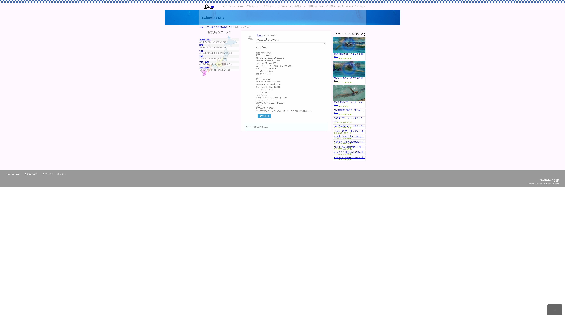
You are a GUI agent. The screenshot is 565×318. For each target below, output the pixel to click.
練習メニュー (301, 6)
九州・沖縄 (204, 68)
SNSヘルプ (350, 6)
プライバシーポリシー (55, 174)
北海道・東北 (205, 40)
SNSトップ (204, 27)
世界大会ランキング (318, 6)
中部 (201, 51)
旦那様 (260, 35)
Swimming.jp (13, 174)
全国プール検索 (336, 6)
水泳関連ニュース (253, 6)
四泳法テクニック (271, 6)
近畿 (201, 56)
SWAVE (240, 6)
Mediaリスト (287, 6)
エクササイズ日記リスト (221, 27)
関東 (201, 45)
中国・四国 (204, 62)
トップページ (229, 6)
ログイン (361, 6)
